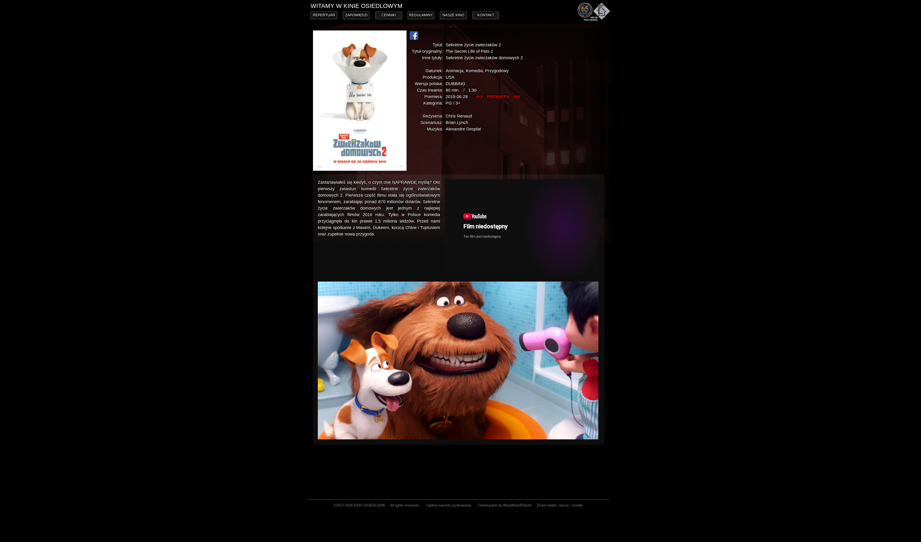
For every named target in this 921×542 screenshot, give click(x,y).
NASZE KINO (453, 15)
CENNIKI (388, 15)
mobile (577, 505)
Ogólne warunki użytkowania (448, 505)
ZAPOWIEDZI (356, 15)
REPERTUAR (324, 15)
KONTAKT (485, 15)
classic (563, 505)
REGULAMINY (421, 15)
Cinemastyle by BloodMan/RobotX (505, 505)
